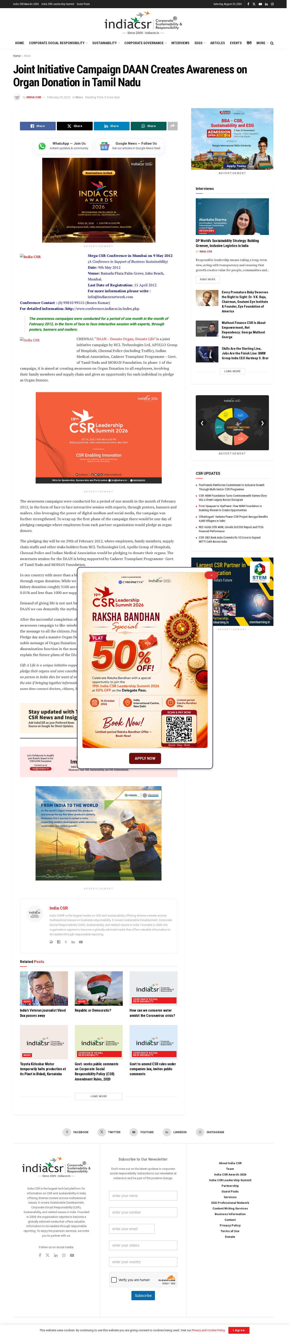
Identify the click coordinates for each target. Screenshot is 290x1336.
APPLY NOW (145, 758)
